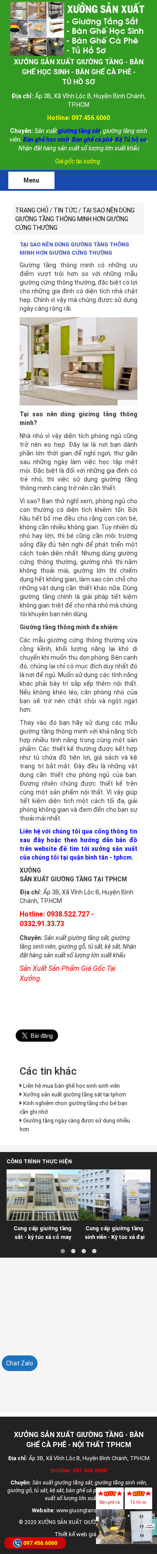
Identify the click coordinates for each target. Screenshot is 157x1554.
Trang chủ (31, 210)
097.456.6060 (40, 1543)
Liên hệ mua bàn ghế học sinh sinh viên (71, 1085)
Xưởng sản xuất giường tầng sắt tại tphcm (74, 1094)
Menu (31, 180)
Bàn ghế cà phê (109, 1506)
